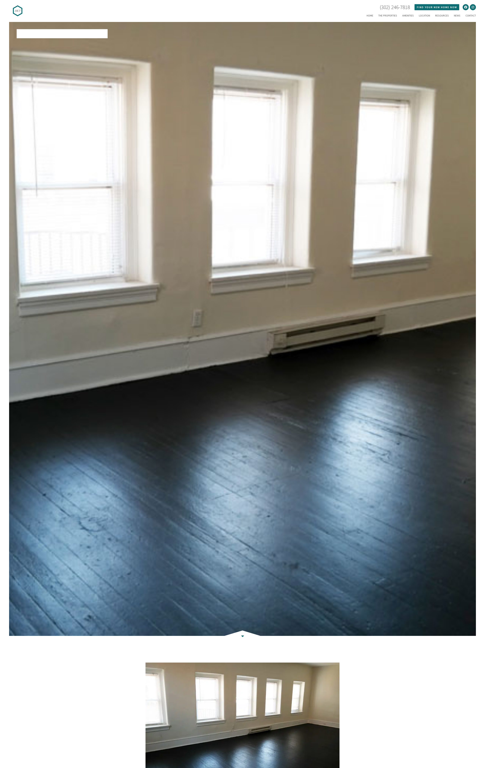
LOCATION (424, 15)
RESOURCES (442, 15)
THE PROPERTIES (387, 15)
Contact (470, 15)
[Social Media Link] (466, 7)
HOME (370, 15)
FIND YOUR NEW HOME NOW (437, 7)
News (457, 15)
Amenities (408, 15)
